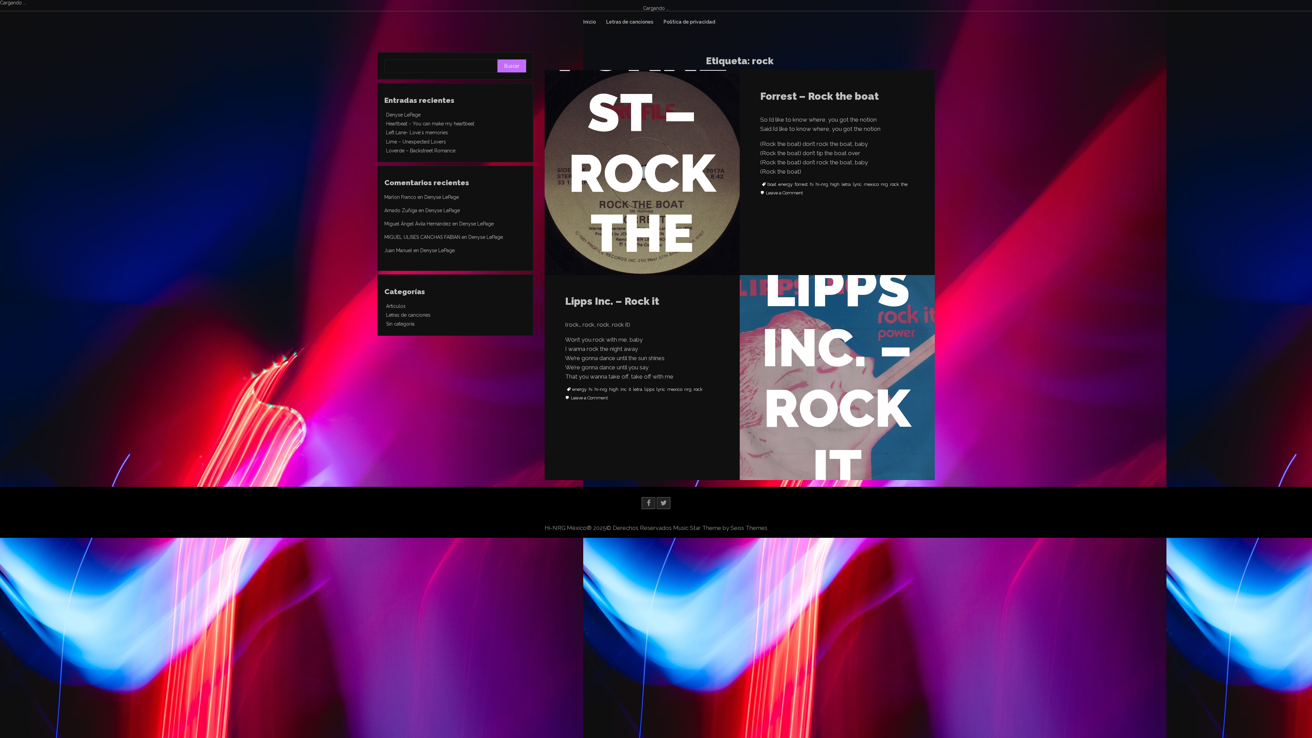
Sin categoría (400, 324)
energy (785, 184)
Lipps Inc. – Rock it (612, 301)
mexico (871, 184)
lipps (649, 389)
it (630, 389)
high (834, 184)
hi (812, 184)
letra (846, 184)
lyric (857, 184)
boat (771, 184)
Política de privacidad (689, 22)
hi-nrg (822, 184)
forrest (801, 184)
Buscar (511, 66)
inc (623, 389)
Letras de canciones (629, 22)
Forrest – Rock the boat (819, 96)
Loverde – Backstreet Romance (420, 150)
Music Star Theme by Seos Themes (720, 527)
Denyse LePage (403, 115)
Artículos (396, 306)
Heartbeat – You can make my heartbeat (430, 123)
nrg (884, 184)
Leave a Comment (784, 193)
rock (894, 184)
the (904, 184)
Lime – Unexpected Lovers (416, 142)
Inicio (589, 22)
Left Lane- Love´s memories (417, 132)
